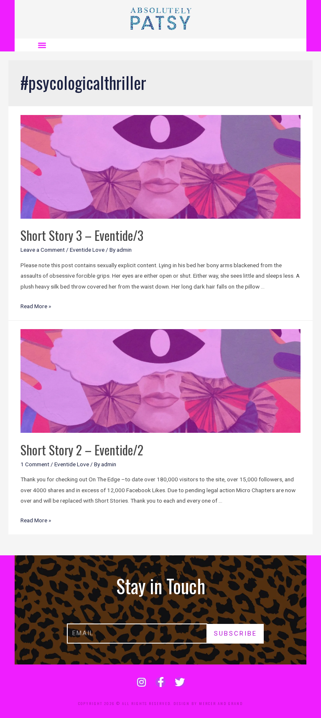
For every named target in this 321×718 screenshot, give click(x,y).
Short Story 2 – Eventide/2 (81, 449)
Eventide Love (87, 249)
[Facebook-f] (160, 682)
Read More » (35, 306)
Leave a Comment (42, 249)
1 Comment (34, 464)
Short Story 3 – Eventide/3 (81, 235)
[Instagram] (141, 682)
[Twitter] (180, 682)
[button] (42, 45)
